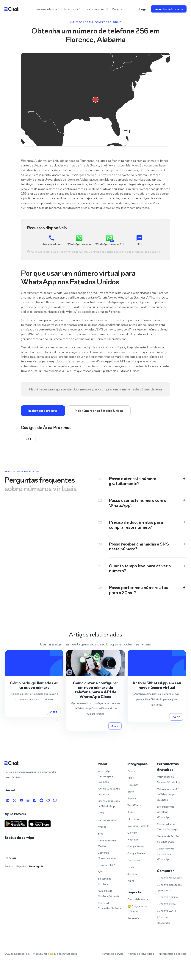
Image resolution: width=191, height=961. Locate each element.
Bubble (131, 798)
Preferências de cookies (173, 954)
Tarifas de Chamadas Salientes (110, 905)
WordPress (134, 805)
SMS (101, 813)
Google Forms (135, 846)
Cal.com (132, 833)
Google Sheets (136, 853)
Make (130, 778)
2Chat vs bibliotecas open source (169, 887)
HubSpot (133, 785)
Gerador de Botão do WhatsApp (168, 839)
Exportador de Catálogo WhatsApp (165, 812)
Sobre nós (133, 918)
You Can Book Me (138, 826)
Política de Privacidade (141, 954)
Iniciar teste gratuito (169, 9)
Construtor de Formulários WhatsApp (165, 853)
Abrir (53, 711)
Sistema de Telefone (104, 881)
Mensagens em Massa (107, 843)
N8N (130, 881)
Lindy (130, 867)
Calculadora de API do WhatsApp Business (168, 794)
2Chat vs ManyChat (169, 878)
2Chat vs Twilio (166, 904)
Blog (100, 833)
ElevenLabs (134, 819)
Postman (133, 839)
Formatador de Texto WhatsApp (167, 827)
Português (36, 866)
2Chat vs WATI (166, 911)
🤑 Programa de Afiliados (137, 909)
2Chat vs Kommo (167, 897)
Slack (130, 791)
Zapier (131, 771)
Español (21, 866)
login (143, 9)
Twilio (130, 812)
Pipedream (133, 860)
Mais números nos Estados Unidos (99, 410)
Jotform (132, 874)
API (100, 872)
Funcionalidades (107, 820)
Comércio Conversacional (107, 855)
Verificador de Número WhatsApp (169, 779)
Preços (117, 9)
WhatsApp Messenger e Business (105, 776)
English (8, 866)
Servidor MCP (106, 865)
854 (28, 439)
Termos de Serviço (112, 954)
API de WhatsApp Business (109, 791)
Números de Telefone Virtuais (108, 893)
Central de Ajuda (137, 899)
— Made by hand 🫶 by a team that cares (53, 954)
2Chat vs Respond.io (163, 920)
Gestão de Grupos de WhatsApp (109, 803)
